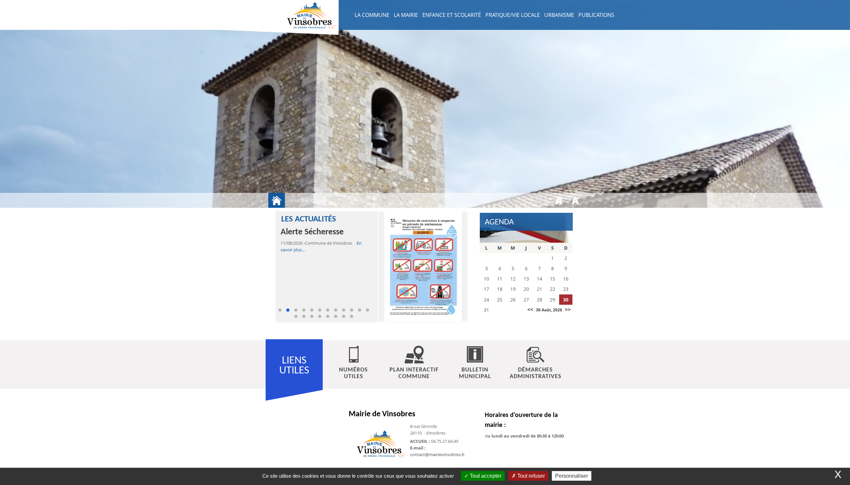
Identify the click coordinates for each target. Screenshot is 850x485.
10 (352, 310)
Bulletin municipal (475, 373)
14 (304, 316)
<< (530, 309)
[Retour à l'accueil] (276, 200)
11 (360, 310)
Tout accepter (484, 476)
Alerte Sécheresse (312, 232)
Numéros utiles (353, 373)
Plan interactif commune (414, 373)
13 (296, 316)
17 (328, 316)
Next (370, 316)
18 (336, 316)
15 (312, 316)
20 (352, 316)
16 (320, 316)
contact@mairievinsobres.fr (437, 454)
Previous (287, 316)
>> (568, 309)
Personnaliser (571, 476)
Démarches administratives (535, 373)
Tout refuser (530, 476)
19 (344, 316)
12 (368, 310)
